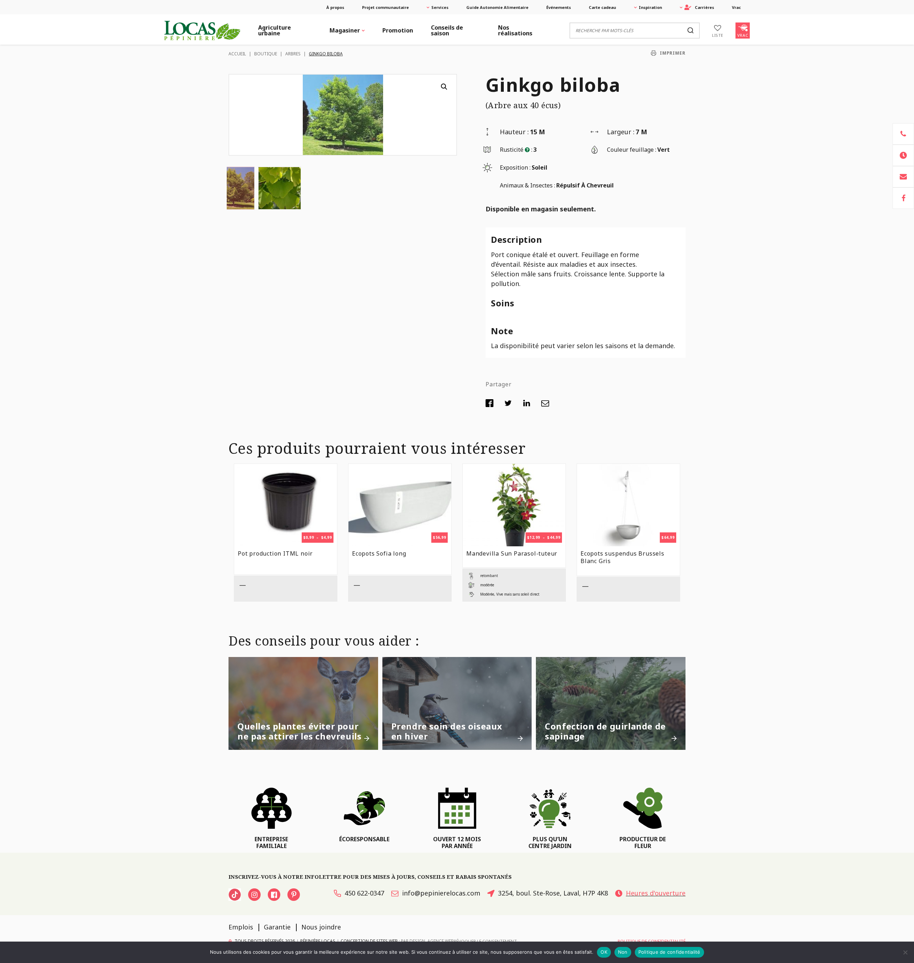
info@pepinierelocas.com (441, 893)
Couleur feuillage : (631, 150)
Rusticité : (516, 150)
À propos (335, 7)
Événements (558, 7)
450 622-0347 (364, 893)
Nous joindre (321, 927)
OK (604, 952)
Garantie (277, 927)
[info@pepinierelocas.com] (903, 176)
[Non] (905, 952)
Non (623, 952)
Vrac (736, 7)
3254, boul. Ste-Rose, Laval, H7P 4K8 (553, 893)
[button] (444, 86)
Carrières (704, 7)
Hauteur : (514, 131)
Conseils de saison (447, 30)
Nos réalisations (515, 30)
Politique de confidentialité (669, 952)
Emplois (240, 927)
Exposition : (515, 167)
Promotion (397, 30)
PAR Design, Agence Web (427, 941)
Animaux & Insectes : (527, 185)
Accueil (237, 54)
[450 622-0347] (903, 134)
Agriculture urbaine (274, 30)
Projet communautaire (385, 7)
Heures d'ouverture (656, 893)
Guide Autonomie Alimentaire (497, 7)
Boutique (265, 54)
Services (439, 7)
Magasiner (345, 30)
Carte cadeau (602, 7)
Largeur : (620, 131)
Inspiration (650, 7)
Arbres (293, 54)
